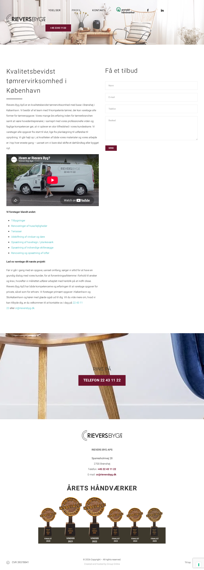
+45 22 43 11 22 (107, 469)
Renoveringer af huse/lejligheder (29, 226)
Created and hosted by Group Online (102, 564)
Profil (76, 10)
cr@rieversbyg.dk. (25, 308)
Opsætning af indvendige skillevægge (32, 248)
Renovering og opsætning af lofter (30, 253)
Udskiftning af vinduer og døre (28, 237)
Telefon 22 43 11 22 (102, 380)
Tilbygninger (18, 220)
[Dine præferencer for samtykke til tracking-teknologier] (198, 564)
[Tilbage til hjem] (25, 19)
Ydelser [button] (54, 10)
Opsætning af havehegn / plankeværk (32, 242)
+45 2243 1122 (58, 28)
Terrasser (16, 231)
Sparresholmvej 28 (102, 458)
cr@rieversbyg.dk (106, 475)
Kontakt (98, 10)
